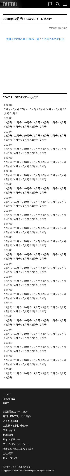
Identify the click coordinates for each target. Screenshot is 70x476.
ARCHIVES (9, 398)
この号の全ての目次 (52, 39)
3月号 (59, 109)
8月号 (16, 109)
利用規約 (8, 434)
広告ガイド (9, 430)
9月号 (7, 109)
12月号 (8, 122)
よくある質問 (10, 421)
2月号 (34, 126)
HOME (6, 394)
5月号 (42, 109)
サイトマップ (10, 458)
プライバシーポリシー (15, 444)
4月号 (50, 109)
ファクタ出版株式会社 (20, 467)
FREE (6, 403)
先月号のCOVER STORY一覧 (23, 39)
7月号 (24, 109)
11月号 (18, 122)
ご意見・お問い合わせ (15, 425)
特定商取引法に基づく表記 (18, 448)
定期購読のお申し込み (15, 411)
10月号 (28, 122)
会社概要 (8, 453)
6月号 (33, 109)
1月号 (14, 113)
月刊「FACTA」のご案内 (17, 416)
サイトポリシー (11, 439)
